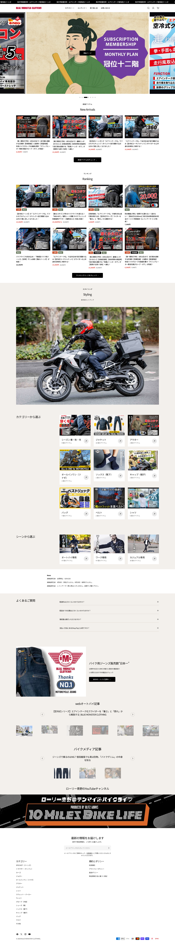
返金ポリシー (93, 872)
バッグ (18, 916)
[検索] (148, 8)
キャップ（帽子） (22, 913)
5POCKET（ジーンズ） (24, 865)
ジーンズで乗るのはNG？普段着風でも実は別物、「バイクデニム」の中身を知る (87, 758)
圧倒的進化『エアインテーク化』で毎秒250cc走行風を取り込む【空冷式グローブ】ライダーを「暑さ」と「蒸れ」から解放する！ (105, 216)
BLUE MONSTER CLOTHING (31, 939)
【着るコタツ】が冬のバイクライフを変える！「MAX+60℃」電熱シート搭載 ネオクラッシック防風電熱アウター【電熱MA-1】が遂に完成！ (69, 216)
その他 (18, 924)
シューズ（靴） (21, 905)
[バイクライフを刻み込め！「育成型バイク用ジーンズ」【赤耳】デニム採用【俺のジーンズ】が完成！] (33, 239)
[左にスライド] (42, 714)
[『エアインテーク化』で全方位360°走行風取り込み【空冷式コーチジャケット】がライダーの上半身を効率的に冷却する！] (142, 126)
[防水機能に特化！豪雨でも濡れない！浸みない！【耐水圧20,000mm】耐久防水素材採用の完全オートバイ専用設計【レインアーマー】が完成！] (142, 196)
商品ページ (88, 53)
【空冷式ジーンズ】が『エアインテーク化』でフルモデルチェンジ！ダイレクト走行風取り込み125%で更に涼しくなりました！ (106, 143)
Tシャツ (19, 898)
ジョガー (19, 876)
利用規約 (89, 853)
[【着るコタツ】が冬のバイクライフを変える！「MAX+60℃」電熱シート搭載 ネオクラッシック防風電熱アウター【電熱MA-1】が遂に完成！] (69, 196)
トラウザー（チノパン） (24, 869)
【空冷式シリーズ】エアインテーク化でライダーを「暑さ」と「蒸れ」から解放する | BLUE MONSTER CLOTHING (87, 713)
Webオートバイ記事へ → (102, 679)
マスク (18, 920)
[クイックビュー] (47, 119)
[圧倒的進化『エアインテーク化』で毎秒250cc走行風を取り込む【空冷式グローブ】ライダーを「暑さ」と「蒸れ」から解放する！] (106, 196)
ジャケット (20, 887)
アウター (19, 883)
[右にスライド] (133, 714)
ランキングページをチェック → (87, 275)
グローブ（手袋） (22, 902)
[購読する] (109, 848)
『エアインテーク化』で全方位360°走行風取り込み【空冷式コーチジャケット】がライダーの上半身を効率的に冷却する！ (142, 143)
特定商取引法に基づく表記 (98, 876)
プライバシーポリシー (96, 869)
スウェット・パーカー (23, 894)
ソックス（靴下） (22, 909)
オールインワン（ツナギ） (25, 880)
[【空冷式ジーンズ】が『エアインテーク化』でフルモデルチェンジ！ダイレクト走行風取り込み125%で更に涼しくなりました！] (106, 126)
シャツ (18, 891)
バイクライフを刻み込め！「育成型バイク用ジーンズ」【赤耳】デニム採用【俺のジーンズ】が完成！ (32, 259)
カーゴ (18, 872)
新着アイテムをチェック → (87, 160)
